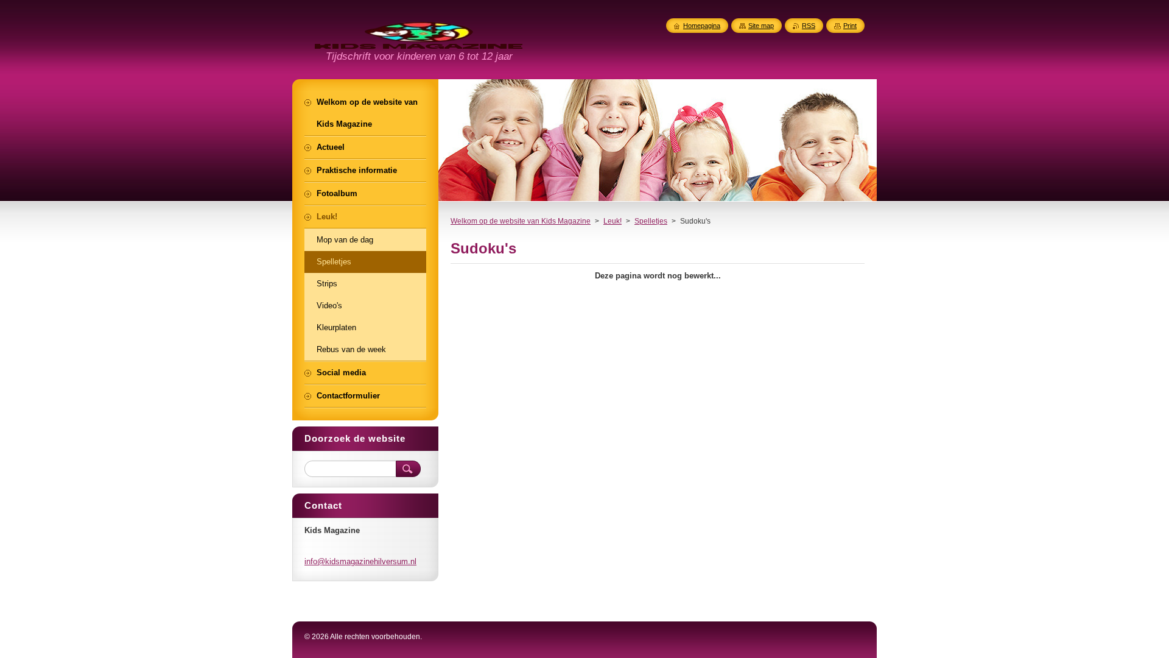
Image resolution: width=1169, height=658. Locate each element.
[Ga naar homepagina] (419, 42)
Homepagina (701, 25)
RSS (808, 25)
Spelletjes (650, 221)
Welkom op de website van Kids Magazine (521, 221)
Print (850, 25)
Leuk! (612, 221)
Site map (761, 25)
